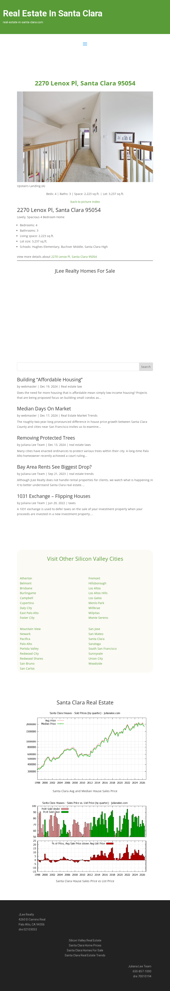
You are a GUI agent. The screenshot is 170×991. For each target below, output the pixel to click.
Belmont (26, 583)
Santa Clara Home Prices (85, 945)
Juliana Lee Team (33, 445)
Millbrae (94, 608)
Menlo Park (96, 603)
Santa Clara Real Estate (85, 702)
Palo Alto (26, 644)
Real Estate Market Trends (79, 415)
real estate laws (80, 445)
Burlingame (28, 593)
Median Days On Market (44, 408)
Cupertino (27, 603)
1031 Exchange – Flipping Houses (53, 496)
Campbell (26, 598)
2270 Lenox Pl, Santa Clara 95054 (74, 257)
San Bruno (27, 663)
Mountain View (30, 629)
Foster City (27, 618)
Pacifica (25, 639)
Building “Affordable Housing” (50, 379)
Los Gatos (95, 598)
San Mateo (96, 634)
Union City (96, 658)
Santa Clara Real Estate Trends (85, 955)
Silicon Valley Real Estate (85, 940)
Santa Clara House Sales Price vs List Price (85, 881)
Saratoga (95, 644)
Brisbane (26, 588)
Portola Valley (29, 649)
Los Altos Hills (98, 593)
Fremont (94, 578)
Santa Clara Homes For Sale (85, 950)
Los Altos (95, 588)
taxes (72, 503)
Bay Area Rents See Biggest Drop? (54, 466)
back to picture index (85, 202)
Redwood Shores (31, 658)
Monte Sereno (98, 618)
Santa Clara (96, 639)
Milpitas (94, 613)
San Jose (94, 629)
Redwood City (29, 653)
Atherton (26, 578)
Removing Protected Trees (46, 437)
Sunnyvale (96, 653)
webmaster (29, 386)
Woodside (95, 663)
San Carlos (27, 668)
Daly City (26, 608)
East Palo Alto (29, 613)
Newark (25, 634)
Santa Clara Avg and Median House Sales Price (85, 791)
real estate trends (81, 474)
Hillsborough (97, 583)
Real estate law (71, 386)
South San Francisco (103, 649)
